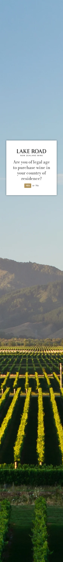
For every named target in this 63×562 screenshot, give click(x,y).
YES (28, 186)
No (37, 185)
